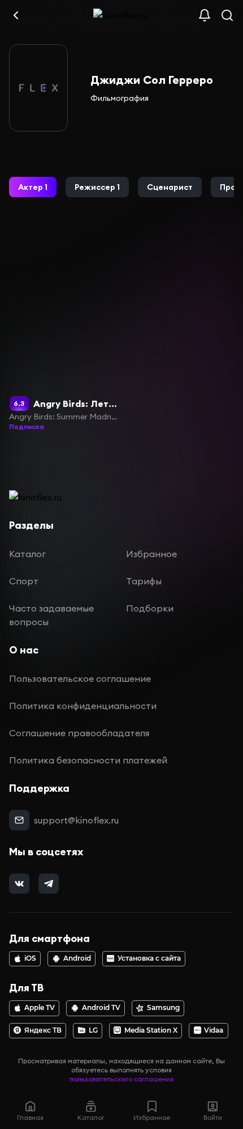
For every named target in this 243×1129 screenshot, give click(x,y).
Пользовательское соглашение (80, 678)
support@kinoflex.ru (76, 820)
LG (93, 1030)
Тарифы (144, 581)
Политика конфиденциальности (83, 705)
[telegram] (48, 883)
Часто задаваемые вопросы (51, 614)
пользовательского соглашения (121, 1079)
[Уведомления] (204, 15)
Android (77, 958)
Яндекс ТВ (43, 1030)
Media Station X (150, 1030)
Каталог (27, 553)
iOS (30, 958)
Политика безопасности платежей (88, 760)
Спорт (23, 581)
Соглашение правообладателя (79, 732)
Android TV (101, 1008)
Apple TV (39, 1008)
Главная (30, 1117)
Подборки (149, 608)
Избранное (151, 553)
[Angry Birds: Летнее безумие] (63, 330)
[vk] (19, 883)
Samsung (163, 1008)
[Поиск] (227, 15)
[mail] (19, 820)
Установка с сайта (149, 958)
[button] (33, 187)
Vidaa (213, 1030)
